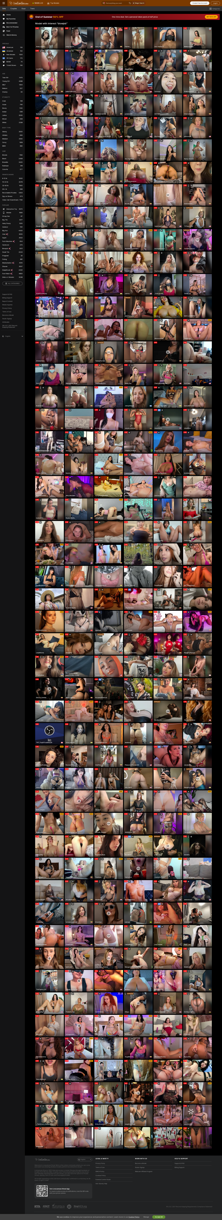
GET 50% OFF (211, 17)
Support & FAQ (7, 294)
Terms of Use (6, 312)
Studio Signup (7, 318)
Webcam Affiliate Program (143, 1171)
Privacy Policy (7, 308)
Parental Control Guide (103, 1179)
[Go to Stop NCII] (80, 1206)
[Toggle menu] (3, 3)
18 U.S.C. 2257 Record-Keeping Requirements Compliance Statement (189, 1207)
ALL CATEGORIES (14, 283)
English (83, 1159)
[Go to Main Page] (19, 3)
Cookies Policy (101, 1175)
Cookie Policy (133, 1217)
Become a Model (8, 315)
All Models (5, 322)
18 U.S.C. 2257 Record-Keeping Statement (10, 326)
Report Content (7, 301)
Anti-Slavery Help (101, 1183)
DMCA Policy (100, 1171)
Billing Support (7, 298)
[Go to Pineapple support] (69, 1206)
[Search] (129, 3)
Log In (215, 3)
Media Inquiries (7, 305)
